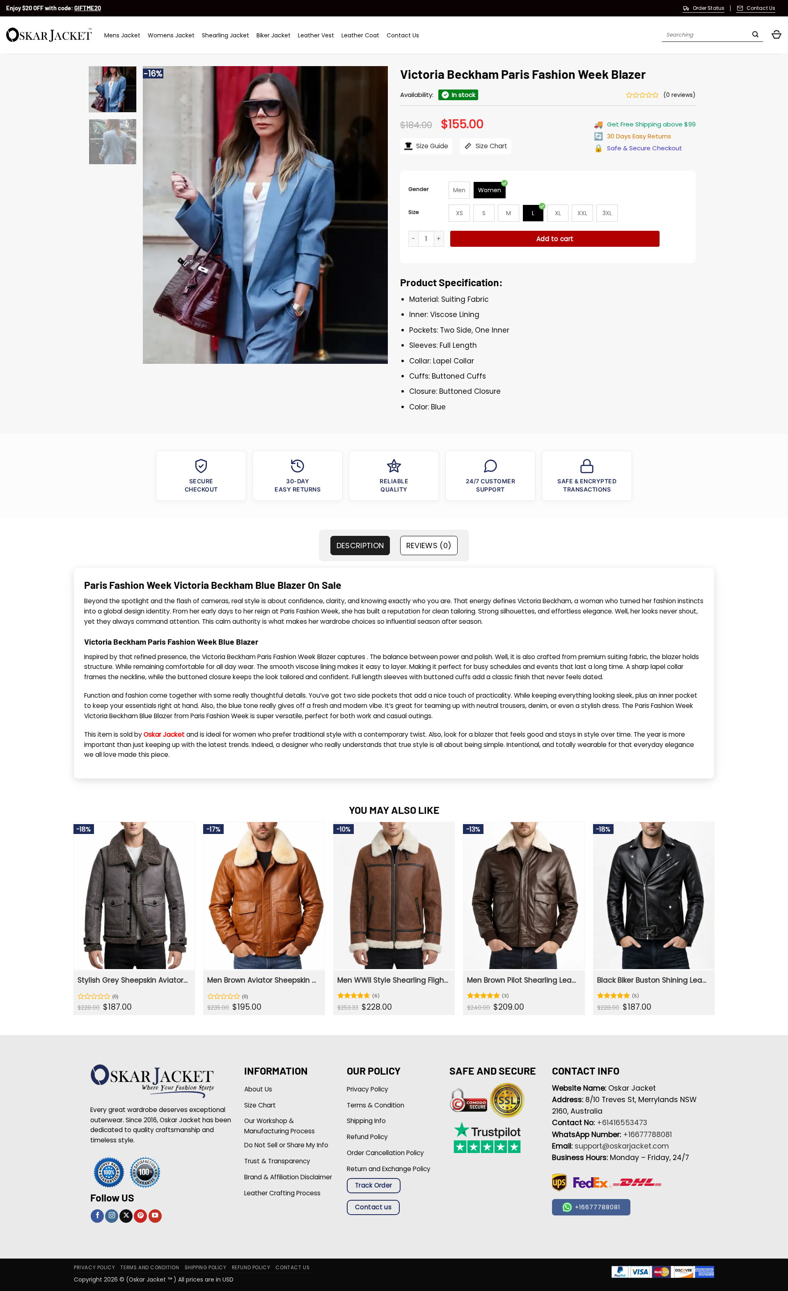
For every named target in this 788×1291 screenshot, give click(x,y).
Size (413, 212)
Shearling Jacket (225, 35)
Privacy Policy (94, 1267)
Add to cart (555, 238)
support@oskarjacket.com (622, 1146)
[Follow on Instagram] (111, 1216)
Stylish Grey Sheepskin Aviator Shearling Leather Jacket (133, 980)
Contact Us (403, 35)
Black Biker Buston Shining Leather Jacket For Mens (652, 980)
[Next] (372, 215)
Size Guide (431, 146)
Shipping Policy (206, 1267)
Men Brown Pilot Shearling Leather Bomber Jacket (522, 980)
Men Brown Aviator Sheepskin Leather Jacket (262, 980)
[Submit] (755, 35)
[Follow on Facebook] (97, 1216)
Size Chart (490, 146)
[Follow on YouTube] (155, 1216)
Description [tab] (360, 545)
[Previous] (158, 215)
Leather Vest (316, 35)
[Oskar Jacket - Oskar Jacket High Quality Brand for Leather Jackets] (49, 35)
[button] (776, 35)
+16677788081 (647, 1134)
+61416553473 (622, 1123)
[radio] (459, 190)
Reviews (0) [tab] (429, 545)
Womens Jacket (171, 35)
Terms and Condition (149, 1267)
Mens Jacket (122, 35)
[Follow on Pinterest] (140, 1216)
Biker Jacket (274, 35)
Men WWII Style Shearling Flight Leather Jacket (393, 980)
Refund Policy (251, 1267)
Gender (418, 189)
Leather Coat (360, 35)
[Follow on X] (126, 1216)
